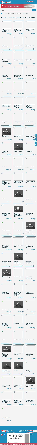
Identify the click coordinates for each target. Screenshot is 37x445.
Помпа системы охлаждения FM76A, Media (30, 166)
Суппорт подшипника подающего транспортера (5, 355)
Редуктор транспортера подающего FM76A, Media (18, 215)
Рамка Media (16, 323)
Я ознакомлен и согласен (13, 442)
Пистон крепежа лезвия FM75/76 (29, 122)
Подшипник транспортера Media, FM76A (5, 324)
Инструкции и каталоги (12, 433)
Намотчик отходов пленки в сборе (18, 309)
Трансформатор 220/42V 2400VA (17, 76)
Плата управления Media (30, 309)
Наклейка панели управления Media (6, 309)
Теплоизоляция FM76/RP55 (29, 214)
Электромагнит (29, 151)
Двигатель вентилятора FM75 (18, 90)
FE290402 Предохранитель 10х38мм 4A (17, 401)
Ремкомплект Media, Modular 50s (30, 340)
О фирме (11, 430)
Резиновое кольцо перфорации (18, 60)
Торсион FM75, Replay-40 (5, 152)
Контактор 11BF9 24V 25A (30, 182)
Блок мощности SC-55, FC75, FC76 (6, 166)
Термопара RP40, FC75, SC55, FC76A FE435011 (18, 385)
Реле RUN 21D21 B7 (18, 339)
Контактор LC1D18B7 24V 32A (6, 198)
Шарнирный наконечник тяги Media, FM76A (29, 354)
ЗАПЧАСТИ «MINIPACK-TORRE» (15, 13)
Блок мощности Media (17, 231)
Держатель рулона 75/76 (6, 231)
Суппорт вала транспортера (29, 371)
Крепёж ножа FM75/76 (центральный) (29, 106)
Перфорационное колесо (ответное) (18, 122)
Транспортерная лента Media (17, 354)
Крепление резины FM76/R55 (18, 198)
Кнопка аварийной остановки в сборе (18, 277)
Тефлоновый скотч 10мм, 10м (30, 30)
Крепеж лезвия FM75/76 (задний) (6, 106)
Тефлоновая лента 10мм (18, 46)
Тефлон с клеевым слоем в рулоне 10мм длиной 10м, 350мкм (6, 417)
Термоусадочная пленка (22, 431)
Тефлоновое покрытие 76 (5, 76)
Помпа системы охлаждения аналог (30, 401)
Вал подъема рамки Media (18, 246)
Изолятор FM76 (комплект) (29, 90)
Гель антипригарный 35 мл (6, 90)
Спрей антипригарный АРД (17, 30)
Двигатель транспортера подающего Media (18, 262)
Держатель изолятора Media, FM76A (29, 262)
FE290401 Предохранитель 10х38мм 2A (6, 401)
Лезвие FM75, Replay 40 (5, 122)
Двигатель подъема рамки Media (6, 262)
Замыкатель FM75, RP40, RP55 (30, 46)
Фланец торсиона (18, 151)
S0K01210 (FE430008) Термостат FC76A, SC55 (30, 385)
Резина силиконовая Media (6, 340)
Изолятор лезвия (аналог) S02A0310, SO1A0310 (6, 385)
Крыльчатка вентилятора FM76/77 (28, 199)
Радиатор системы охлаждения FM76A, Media (6, 214)
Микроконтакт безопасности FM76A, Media (29, 277)
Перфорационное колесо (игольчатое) (6, 60)
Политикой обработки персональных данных (16, 439)
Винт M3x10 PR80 (29, 75)
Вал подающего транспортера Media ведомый (30, 231)
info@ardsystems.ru (28, 2)
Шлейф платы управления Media (6, 371)
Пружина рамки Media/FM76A (17, 136)
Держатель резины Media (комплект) (6, 277)
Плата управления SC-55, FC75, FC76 (18, 166)
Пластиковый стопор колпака (5, 136)
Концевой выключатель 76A (30, 293)
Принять (26, 438)
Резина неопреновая (5, 46)
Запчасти (6, 13)
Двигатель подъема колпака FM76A (18, 182)
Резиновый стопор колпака (30, 60)
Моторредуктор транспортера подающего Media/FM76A (17, 294)
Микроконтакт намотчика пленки (6, 293)
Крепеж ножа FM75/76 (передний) (17, 106)
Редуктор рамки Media (29, 324)
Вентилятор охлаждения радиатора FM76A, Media (6, 183)
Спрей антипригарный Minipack (5, 30)
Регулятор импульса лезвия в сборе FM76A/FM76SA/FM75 (30, 136)
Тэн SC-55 (16, 370)
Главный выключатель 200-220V (30, 246)
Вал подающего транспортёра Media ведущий (5, 246)
